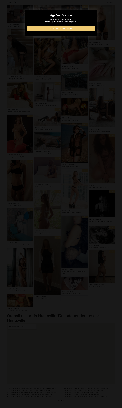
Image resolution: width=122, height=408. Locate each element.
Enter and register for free (61, 28)
